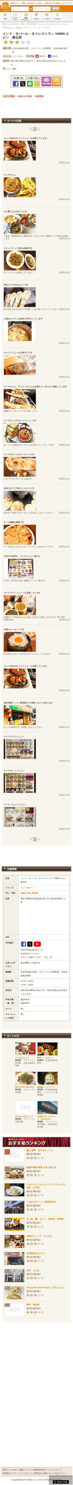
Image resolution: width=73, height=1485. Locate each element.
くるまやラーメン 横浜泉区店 (41, 1202)
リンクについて (54, 1470)
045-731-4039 (29, 893)
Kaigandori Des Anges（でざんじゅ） (45, 1287)
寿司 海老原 (33, 1304)
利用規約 (7, 1473)
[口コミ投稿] (36, 17)
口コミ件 (12, 69)
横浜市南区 (31, 24)
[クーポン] (47, 17)
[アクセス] (57, 17)
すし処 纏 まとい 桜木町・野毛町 (45, 1219)
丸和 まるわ (33, 1270)
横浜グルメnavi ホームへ (55, 1473)
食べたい (34, 78)
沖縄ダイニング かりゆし (39, 1236)
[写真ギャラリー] (26, 17)
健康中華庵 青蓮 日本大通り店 (42, 1167)
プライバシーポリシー (22, 1473)
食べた (19, 78)
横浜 (23, 24)
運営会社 (38, 1473)
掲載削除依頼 (39, 1470)
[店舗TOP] (5, 17)
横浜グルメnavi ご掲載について (17, 1470)
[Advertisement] (36, 109)
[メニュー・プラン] (15, 17)
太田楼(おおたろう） (36, 1253)
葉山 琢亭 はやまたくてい (39, 1150)
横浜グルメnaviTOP (11, 24)
